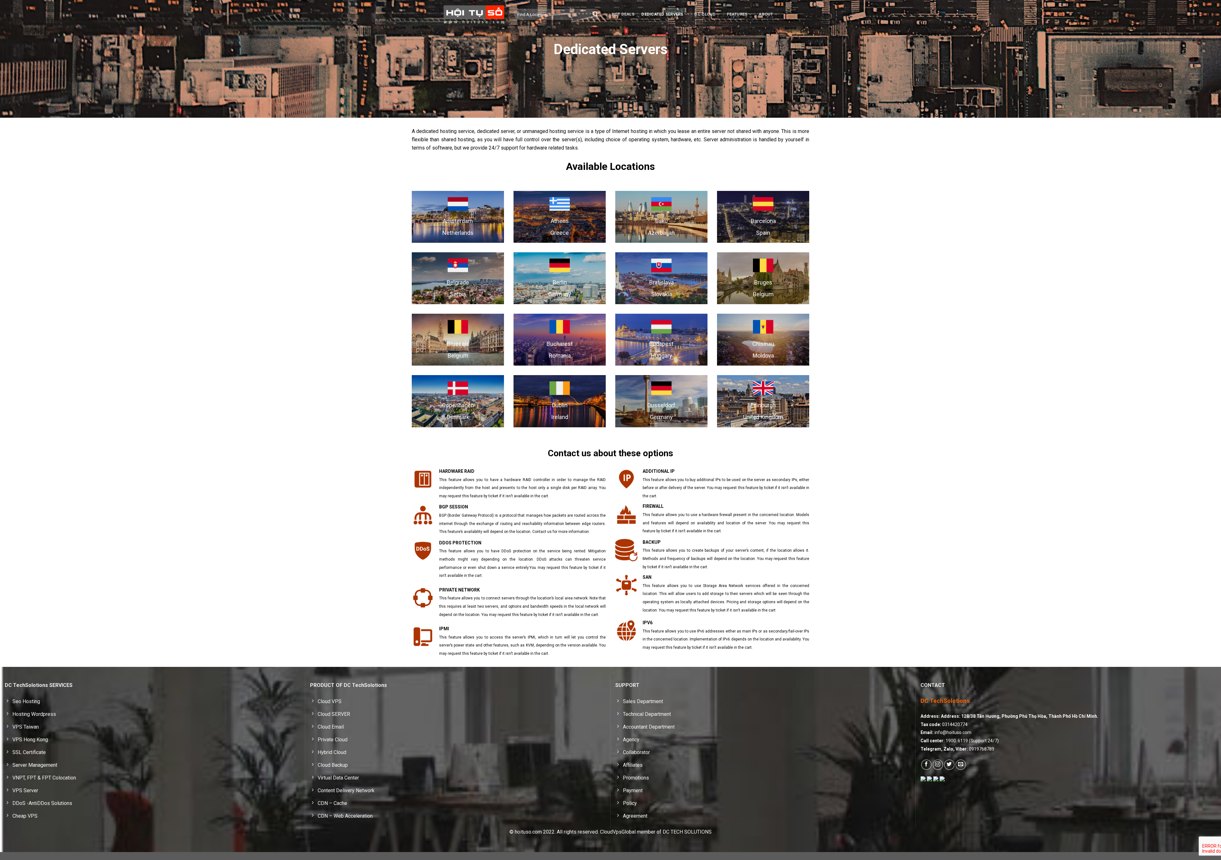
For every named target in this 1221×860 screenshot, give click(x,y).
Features (737, 14)
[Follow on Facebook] (926, 764)
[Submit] (595, 14)
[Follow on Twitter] (949, 764)
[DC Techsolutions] (474, 14)
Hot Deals (623, 14)
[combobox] (557, 14)
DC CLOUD (704, 14)
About (766, 14)
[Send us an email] (960, 764)
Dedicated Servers (662, 14)
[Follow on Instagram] (938, 764)
